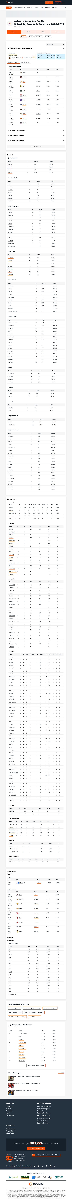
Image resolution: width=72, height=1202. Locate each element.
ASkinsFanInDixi (23, 1033)
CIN (10, 949)
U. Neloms (10, 240)
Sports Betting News (44, 1109)
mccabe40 (21, 1054)
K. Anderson (11, 257)
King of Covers (11, 1131)
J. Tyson (11, 510)
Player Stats (39, 36)
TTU (20, 917)
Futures (54, 7)
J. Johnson (10, 229)
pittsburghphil (22, 1057)
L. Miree (10, 271)
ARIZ (20, 894)
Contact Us (9, 1106)
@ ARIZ (24, 122)
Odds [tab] (28, 32)
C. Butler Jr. (10, 215)
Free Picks (30, 7)
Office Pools (10, 1133)
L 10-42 (36, 922)
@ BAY (20, 931)
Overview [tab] (14, 32)
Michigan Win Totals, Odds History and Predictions (27, 1076)
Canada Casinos (42, 1121)
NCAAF (9, 7)
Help (13, 1166)
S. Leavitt (11, 513)
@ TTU (24, 95)
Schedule (23, 36)
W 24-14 (38, 99)
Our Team (9, 1111)
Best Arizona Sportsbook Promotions (34, 1012)
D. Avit (9, 184)
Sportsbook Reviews (44, 1106)
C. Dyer (9, 167)
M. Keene (10, 172)
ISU (10, 988)
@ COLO (21, 899)
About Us (10, 1103)
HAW (24, 90)
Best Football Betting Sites (49, 1008)
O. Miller (10, 235)
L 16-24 (36, 913)
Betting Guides (44, 1103)
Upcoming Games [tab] (13, 62)
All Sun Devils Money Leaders (36, 1065)
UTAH (10, 985)
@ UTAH (21, 922)
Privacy (18, 1166)
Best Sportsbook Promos (15, 1012)
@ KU (24, 81)
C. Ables (10, 212)
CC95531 (21, 1045)
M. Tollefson (11, 243)
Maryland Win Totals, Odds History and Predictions (27, 1083)
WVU (20, 903)
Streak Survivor (11, 1129)
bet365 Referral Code (34, 1016)
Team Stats (48, 36)
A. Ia (9, 263)
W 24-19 (36, 908)
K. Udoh (11, 543)
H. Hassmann (11, 226)
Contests (10, 1125)
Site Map (8, 1166)
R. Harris (10, 223)
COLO (24, 109)
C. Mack (10, 195)
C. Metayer (11, 532)
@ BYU (24, 104)
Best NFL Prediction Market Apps (17, 1016)
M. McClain (12, 584)
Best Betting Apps (43, 1123)
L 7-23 (38, 122)
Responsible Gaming (44, 1113)
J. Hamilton (10, 221)
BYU (10, 991)
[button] (63, 48)
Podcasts (40, 1111)
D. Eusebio (10, 218)
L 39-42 (39, 882)
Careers (8, 1109)
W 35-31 (38, 81)
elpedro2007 (22, 1060)
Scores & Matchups (19, 7)
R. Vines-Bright (11, 246)
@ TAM (24, 77)
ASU (10, 957)
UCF (10, 968)
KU (9, 977)
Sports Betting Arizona (14, 1008)
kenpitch (21, 1036)
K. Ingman (10, 266)
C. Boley (10, 164)
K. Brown (10, 187)
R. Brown (11, 537)
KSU (24, 100)
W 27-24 (38, 86)
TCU (20, 926)
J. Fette (9, 170)
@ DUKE (21, 882)
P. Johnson (10, 232)
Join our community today (36, 1148)
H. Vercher (10, 274)
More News (61, 1072)
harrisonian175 (22, 1042)
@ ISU (20, 908)
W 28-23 (38, 104)
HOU (20, 913)
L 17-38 (38, 77)
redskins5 (21, 1051)
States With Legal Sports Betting (32, 1008)
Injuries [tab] (57, 32)
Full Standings (12, 994)
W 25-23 (36, 903)
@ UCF (24, 113)
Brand (8, 1113)
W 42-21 (38, 118)
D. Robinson (10, 201)
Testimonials (10, 1115)
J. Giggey (10, 260)
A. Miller (10, 269)
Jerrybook (21, 1039)
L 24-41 (38, 90)
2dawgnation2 (22, 1048)
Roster (30, 36)
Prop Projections (45, 7)
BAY (24, 86)
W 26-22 (38, 95)
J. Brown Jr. (10, 189)
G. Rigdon (10, 198)
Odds (36, 7)
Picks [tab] (43, 32)
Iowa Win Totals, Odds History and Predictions (25, 1090)
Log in (58, 3)
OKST (24, 118)
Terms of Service (27, 1166)
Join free (49, 3)
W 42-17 (38, 109)
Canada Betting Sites (44, 1119)
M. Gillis (10, 192)
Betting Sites (43, 1115)
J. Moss (9, 237)
